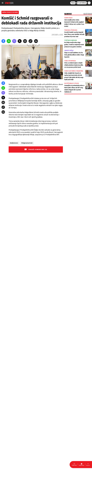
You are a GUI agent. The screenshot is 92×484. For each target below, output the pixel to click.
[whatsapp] (9, 41)
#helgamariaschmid (26, 143)
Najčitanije (81, 465)
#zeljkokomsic (14, 143)
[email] (25, 41)
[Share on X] (20, 41)
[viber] (14, 41)
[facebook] (3, 41)
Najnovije (74, 465)
